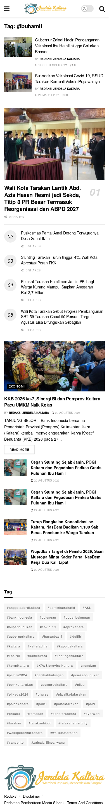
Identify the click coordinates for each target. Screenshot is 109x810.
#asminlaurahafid (61, 607)
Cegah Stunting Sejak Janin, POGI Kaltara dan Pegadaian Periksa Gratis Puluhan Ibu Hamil (66, 467)
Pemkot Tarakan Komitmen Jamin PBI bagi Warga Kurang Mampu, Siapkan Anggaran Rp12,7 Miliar (57, 287)
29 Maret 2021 (48, 95)
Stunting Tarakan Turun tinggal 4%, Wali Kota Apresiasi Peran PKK (59, 260)
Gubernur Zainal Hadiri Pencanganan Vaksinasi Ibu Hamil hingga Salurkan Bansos (67, 45)
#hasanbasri (52, 636)
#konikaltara (37, 655)
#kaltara (13, 646)
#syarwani (92, 713)
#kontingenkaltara (69, 655)
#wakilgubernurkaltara (25, 732)
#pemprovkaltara (54, 684)
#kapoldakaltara (70, 646)
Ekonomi (17, 386)
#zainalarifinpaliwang (48, 742)
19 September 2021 (52, 65)
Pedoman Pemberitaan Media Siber (32, 802)
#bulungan (48, 617)
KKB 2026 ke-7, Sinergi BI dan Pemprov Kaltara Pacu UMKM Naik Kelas (52, 401)
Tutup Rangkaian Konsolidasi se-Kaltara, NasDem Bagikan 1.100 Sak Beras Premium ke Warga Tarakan (64, 527)
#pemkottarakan (20, 684)
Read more (22, 448)
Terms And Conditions (85, 802)
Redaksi (10, 796)
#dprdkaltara (73, 626)
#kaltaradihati (38, 646)
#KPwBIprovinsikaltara (55, 665)
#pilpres (42, 694)
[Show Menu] (7, 8)
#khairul (13, 655)
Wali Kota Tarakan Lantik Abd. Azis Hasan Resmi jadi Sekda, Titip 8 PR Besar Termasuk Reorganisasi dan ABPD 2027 (42, 198)
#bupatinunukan (19, 626)
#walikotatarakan (64, 732)
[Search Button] (102, 8)
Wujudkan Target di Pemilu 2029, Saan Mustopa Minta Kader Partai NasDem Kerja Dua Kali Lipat (67, 556)
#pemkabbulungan (49, 675)
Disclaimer (31, 796)
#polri (90, 703)
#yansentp (15, 742)
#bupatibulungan (77, 617)
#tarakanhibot (40, 723)
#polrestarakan (66, 703)
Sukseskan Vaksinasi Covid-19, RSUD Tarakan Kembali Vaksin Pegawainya (69, 78)
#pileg (80, 684)
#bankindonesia (19, 617)
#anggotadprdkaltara (23, 607)
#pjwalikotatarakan (71, 694)
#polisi (41, 703)
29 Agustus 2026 (67, 413)
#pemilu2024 (17, 675)
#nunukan (88, 665)
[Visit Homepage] (45, 8)
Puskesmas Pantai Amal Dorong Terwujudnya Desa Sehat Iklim (60, 235)
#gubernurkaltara (21, 636)
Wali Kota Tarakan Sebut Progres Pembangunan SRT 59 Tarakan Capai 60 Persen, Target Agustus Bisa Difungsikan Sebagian (62, 316)
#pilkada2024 (17, 694)
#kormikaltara (18, 665)
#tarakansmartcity (73, 723)
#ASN (87, 607)
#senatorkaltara (63, 713)
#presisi (13, 713)
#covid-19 (48, 626)
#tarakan (14, 723)
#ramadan (35, 713)
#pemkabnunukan (85, 675)
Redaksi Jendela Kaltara (60, 59)
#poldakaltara (18, 703)
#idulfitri (76, 636)
